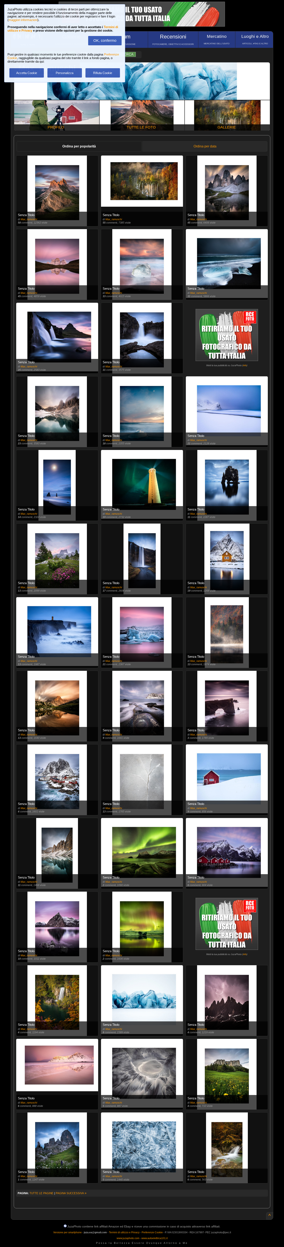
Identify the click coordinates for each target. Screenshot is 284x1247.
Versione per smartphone (67, 1232)
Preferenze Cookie (152, 1232)
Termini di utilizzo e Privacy (124, 1232)
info (245, 365)
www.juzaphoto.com (128, 1238)
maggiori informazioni (23, 20)
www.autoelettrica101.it (154, 1238)
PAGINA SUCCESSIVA (71, 1193)
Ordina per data (205, 146)
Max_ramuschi (29, 219)
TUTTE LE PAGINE (41, 1193)
